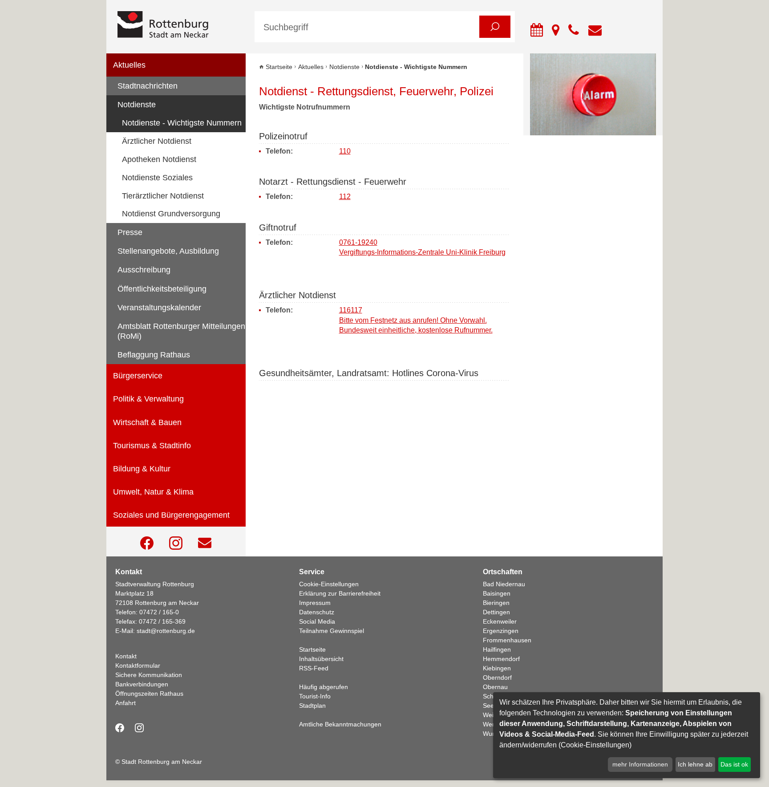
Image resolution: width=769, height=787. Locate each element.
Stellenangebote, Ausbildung (168, 251)
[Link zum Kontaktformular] (204, 543)
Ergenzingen (500, 630)
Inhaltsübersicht (321, 658)
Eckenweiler (500, 621)
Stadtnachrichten (147, 85)
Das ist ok (734, 764)
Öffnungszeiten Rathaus (149, 693)
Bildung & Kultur (141, 468)
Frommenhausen (507, 640)
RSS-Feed (313, 668)
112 (345, 196)
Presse (129, 232)
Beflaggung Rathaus (153, 354)
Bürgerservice (137, 375)
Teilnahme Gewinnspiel (331, 630)
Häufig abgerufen (323, 686)
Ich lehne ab (695, 764)
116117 (350, 310)
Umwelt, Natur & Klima (153, 491)
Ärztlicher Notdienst (156, 141)
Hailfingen (497, 649)
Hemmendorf (501, 658)
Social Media (317, 621)
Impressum (315, 602)
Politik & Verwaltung (148, 398)
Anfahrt (125, 702)
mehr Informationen (640, 764)
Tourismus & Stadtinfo (152, 445)
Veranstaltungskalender (159, 307)
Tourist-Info (315, 696)
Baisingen (496, 593)
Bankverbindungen (141, 684)
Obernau (495, 686)
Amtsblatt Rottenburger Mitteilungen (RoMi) (181, 331)
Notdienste (136, 104)
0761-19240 (358, 242)
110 (345, 151)
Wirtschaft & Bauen (147, 422)
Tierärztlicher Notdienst (163, 195)
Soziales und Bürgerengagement (171, 515)
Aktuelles (129, 65)
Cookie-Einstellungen (329, 584)
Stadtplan (312, 705)
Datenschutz (316, 612)
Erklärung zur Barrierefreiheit (339, 593)
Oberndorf (497, 677)
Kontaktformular (137, 665)
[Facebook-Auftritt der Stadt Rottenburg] (147, 543)
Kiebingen (497, 668)
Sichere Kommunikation (148, 674)
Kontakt (126, 656)
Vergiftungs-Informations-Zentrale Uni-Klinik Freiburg (422, 252)
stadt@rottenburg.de (166, 630)
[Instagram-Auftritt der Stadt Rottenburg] (175, 543)
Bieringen (496, 602)
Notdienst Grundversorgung (171, 213)
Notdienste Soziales (157, 177)
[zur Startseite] (179, 25)
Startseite (279, 66)
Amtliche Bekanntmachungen (340, 724)
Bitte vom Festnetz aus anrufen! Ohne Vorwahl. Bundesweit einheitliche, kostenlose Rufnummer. (416, 325)
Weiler (492, 714)
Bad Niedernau (504, 584)
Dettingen (496, 612)
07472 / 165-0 (159, 612)
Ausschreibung (143, 269)
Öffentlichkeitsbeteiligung (161, 288)
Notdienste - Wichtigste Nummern (182, 122)
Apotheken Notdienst (159, 159)
